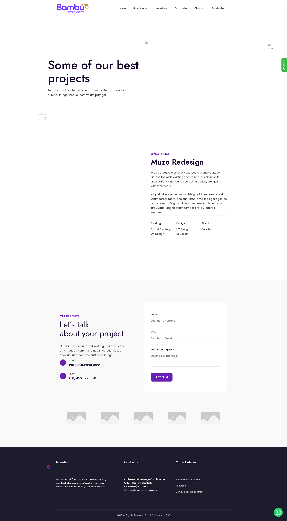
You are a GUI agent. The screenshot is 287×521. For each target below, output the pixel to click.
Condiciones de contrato (190, 491)
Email (154, 331)
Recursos (181, 485)
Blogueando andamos (188, 479)
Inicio (122, 8)
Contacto (218, 8)
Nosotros (161, 8)
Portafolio (180, 8)
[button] (278, 512)
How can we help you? (162, 349)
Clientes (199, 8)
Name (154, 314)
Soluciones (140, 8)
